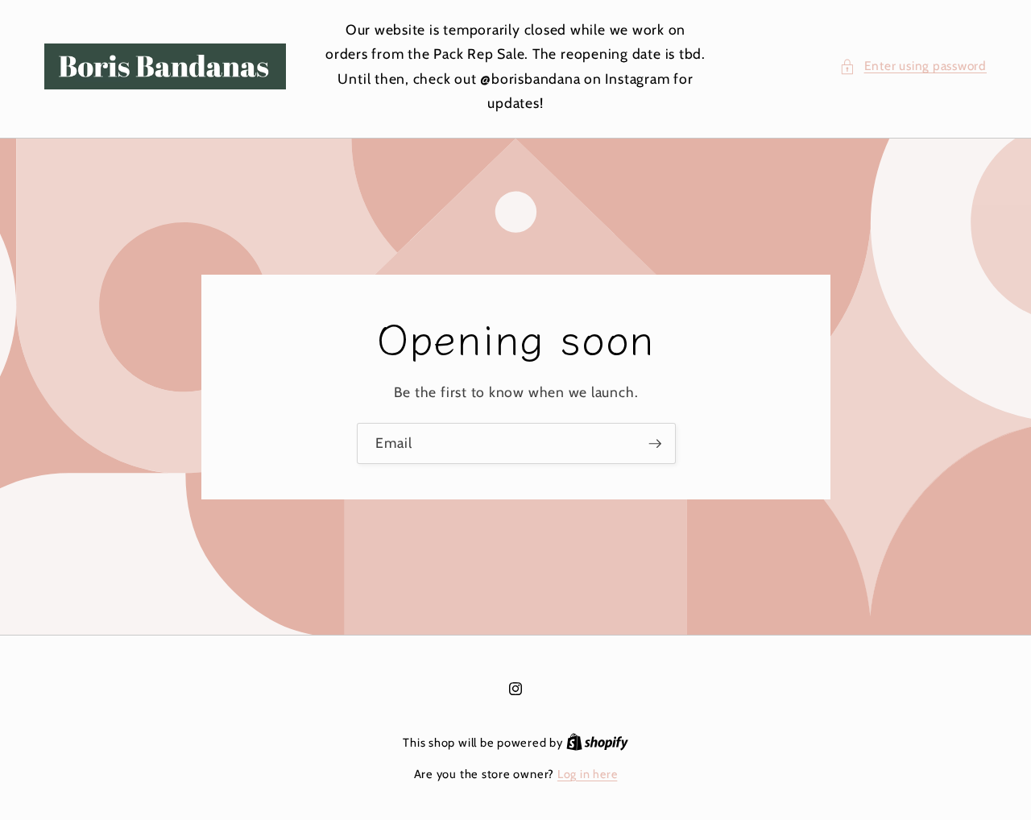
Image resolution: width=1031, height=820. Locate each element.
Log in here (587, 774)
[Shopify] (597, 742)
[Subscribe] (655, 443)
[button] (913, 66)
